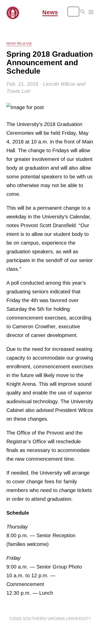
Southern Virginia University (57, 619)
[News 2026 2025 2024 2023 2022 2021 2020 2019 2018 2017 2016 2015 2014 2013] (91, 13)
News (50, 12)
